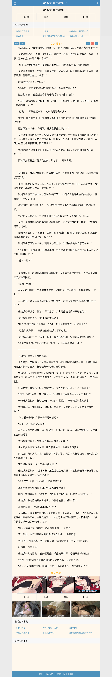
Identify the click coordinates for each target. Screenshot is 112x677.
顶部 (71, 674)
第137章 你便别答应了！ (56, 3)
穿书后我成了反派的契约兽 (54, 36)
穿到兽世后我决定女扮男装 (80, 632)
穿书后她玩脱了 (49, 632)
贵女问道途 (20, 628)
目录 (46, 597)
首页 (41, 674)
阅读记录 (50, 674)
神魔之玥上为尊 (22, 632)
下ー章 (85, 597)
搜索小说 (61, 674)
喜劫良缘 (19, 36)
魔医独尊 (73, 628)
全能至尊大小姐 (76, 36)
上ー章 (26, 597)
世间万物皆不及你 (50, 628)
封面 (66, 597)
